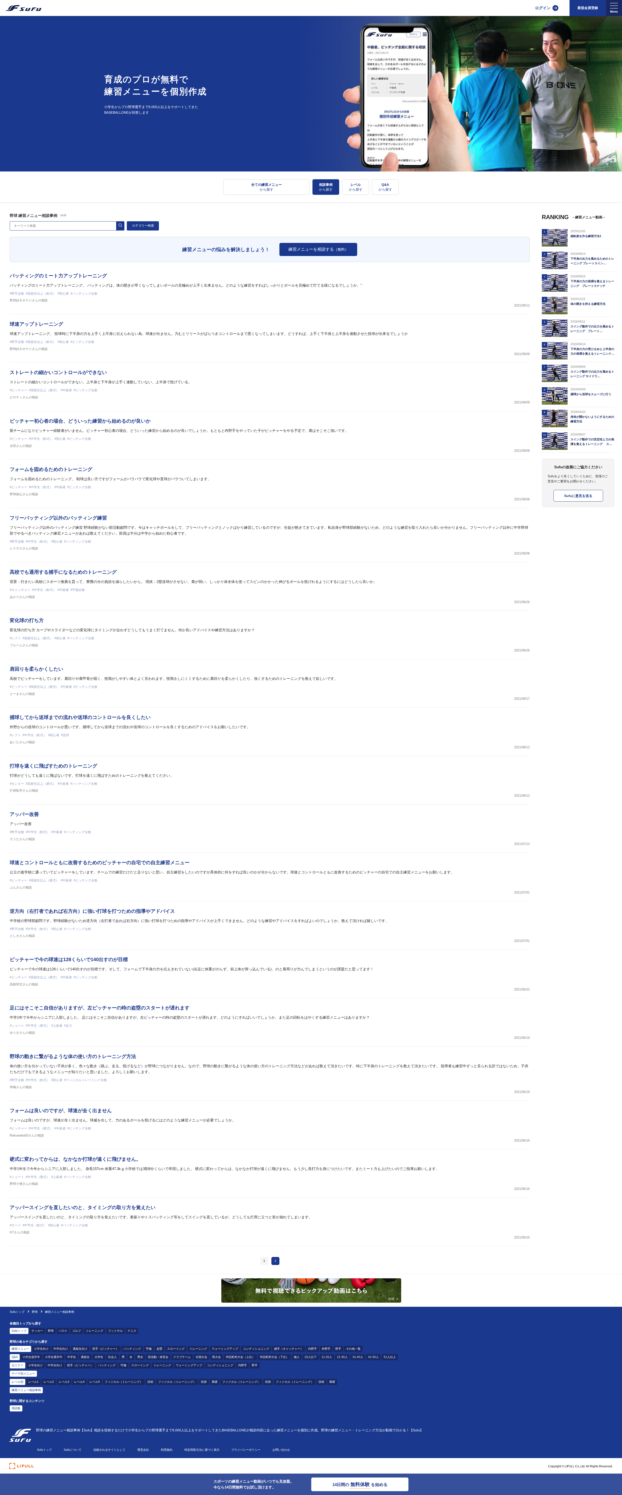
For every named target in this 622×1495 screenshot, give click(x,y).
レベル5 (94, 1382)
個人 (297, 1357)
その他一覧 (353, 1348)
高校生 (85, 1357)
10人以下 (310, 1357)
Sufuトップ (17, 1312)
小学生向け (41, 1348)
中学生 (71, 1357)
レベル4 (79, 1382)
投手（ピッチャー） (105, 1348)
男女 (140, 1357)
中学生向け (60, 1348)
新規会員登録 (588, 8)
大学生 (99, 1357)
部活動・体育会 (158, 1357)
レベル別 (17, 1382)
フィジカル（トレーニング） (124, 1382)
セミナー (17, 1365)
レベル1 (33, 1382)
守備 (149, 1348)
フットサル (115, 1331)
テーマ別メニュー (23, 1373)
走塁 (159, 1348)
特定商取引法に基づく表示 (201, 1450)
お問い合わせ (281, 1450)
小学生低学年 (31, 1357)
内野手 (312, 1348)
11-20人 (326, 1357)
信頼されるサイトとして (109, 1450)
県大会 (216, 1357)
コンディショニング (256, 1348)
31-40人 (358, 1357)
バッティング (132, 1348)
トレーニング (94, 1331)
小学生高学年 (53, 1357)
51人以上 (390, 1357)
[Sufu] (21, 8)
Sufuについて (72, 1450)
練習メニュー (20, 1348)
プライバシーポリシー (245, 1450)
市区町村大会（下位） (274, 1357)
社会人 (112, 1357)
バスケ (63, 1331)
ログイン (543, 8)
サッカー (37, 1331)
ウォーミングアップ (225, 1348)
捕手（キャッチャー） (288, 1348)
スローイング (176, 1348)
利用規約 (167, 1450)
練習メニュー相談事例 (26, 1390)
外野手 (326, 1348)
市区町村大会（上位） (240, 1357)
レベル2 (48, 1382)
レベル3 (64, 1382)
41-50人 (373, 1357)
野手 (338, 1348)
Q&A (15, 1357)
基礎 (214, 1382)
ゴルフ (76, 1331)
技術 (150, 1382)
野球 (35, 1312)
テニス (132, 1331)
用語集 (16, 1408)
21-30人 (342, 1357)
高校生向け (80, 1348)
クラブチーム (182, 1357)
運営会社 (143, 1450)
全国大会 (201, 1357)
